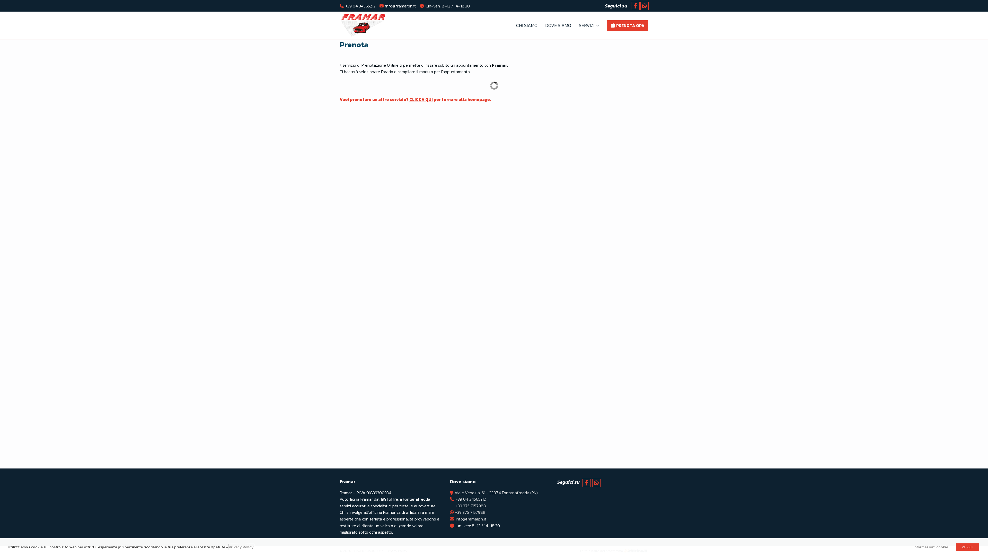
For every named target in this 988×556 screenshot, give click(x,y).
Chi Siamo (526, 25)
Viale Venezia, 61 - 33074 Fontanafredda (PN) (496, 493)
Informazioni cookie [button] (930, 547)
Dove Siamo (558, 25)
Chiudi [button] (967, 547)
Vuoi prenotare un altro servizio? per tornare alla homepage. (415, 99)
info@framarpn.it (400, 6)
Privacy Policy (241, 547)
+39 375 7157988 (471, 506)
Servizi (586, 25)
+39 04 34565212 (360, 6)
